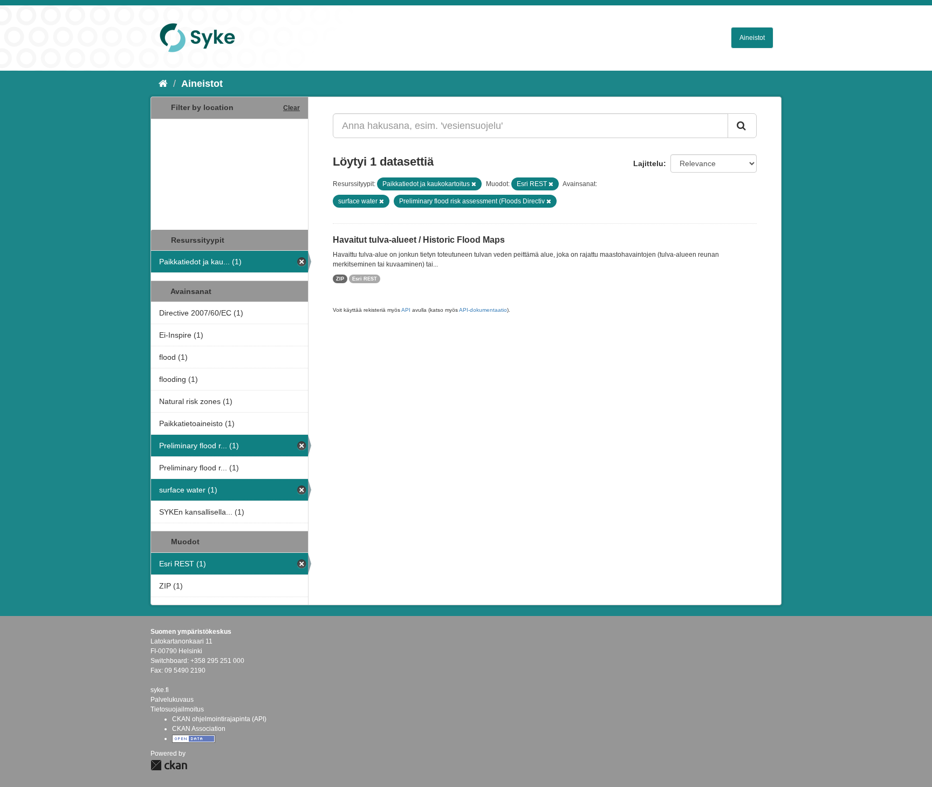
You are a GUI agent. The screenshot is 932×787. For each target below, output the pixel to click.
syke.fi (159, 690)
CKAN (168, 765)
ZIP (340, 279)
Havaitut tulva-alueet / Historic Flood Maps (419, 239)
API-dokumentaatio (483, 310)
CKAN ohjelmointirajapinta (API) (219, 719)
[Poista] (473, 184)
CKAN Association (198, 729)
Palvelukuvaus (172, 699)
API (405, 310)
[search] (742, 125)
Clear (291, 108)
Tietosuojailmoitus (177, 709)
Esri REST (364, 279)
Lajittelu (648, 163)
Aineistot (752, 38)
